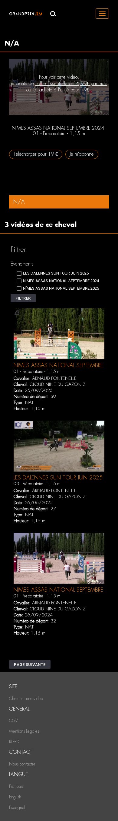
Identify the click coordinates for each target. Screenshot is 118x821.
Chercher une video (26, 698)
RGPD (14, 741)
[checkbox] (53, 273)
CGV (13, 720)
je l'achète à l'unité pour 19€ (61, 90)
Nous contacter (22, 764)
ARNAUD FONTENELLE (54, 378)
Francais (16, 786)
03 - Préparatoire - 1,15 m (37, 483)
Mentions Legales (24, 731)
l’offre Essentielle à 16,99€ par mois (71, 83)
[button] (23, 298)
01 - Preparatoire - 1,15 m (37, 371)
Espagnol (17, 807)
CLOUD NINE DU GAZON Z (58, 384)
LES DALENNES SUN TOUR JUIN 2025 (58, 477)
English (15, 797)
